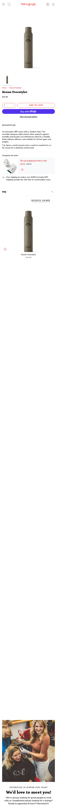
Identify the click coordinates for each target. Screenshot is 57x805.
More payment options (28, 117)
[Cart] (53, 4)
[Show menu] (3, 4)
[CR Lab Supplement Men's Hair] (10, 166)
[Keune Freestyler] (28, 228)
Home (4, 88)
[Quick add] (5, 249)
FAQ (4, 192)
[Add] (22, 169)
